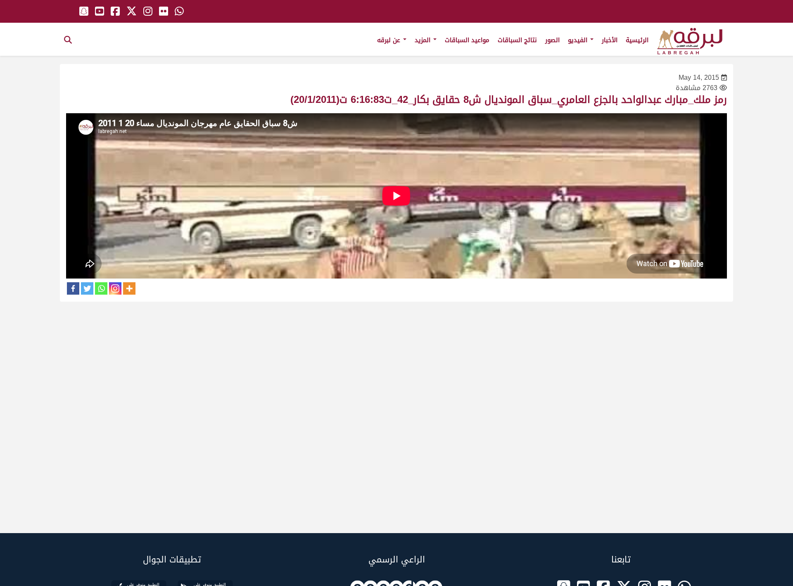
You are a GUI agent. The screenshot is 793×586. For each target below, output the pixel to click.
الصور (552, 40)
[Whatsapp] (101, 288)
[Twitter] (87, 288)
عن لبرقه (389, 40)
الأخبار (609, 40)
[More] (129, 288)
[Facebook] (73, 288)
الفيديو (578, 40)
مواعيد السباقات (467, 40)
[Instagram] (115, 288)
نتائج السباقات (517, 40)
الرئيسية (637, 40)
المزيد (423, 40)
